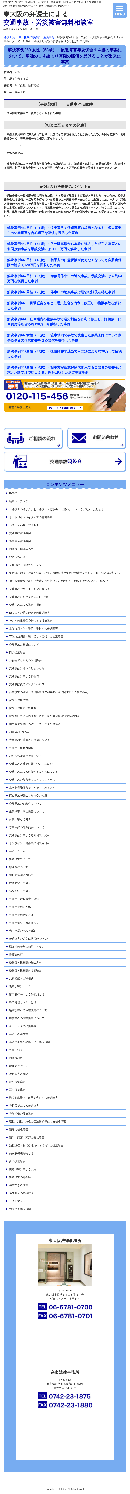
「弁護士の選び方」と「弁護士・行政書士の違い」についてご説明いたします (56, 509)
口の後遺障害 (17, 652)
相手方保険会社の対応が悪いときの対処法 (35, 724)
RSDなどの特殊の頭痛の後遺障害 (29, 612)
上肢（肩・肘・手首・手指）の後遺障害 (33, 628)
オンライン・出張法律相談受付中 (29, 843)
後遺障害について (20, 859)
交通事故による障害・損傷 (25, 604)
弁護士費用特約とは (21, 914)
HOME (13, 493)
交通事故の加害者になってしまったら (32, 779)
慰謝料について (18, 867)
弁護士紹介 (16, 1050)
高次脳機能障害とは (21, 1153)
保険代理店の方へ (20, 700)
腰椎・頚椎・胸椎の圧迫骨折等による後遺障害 (37, 1121)
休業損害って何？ (20, 819)
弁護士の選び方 (18, 1034)
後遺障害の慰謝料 (20, 1177)
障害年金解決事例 (20, 541)
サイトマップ (17, 1201)
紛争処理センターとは (22, 1002)
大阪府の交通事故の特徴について (29, 739)
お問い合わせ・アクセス (24, 525)
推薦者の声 (16, 954)
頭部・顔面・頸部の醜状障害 (26, 1137)
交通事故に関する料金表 (24, 676)
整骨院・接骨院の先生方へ (25, 962)
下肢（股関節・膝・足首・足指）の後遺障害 (36, 636)
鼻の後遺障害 (17, 1161)
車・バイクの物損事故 (22, 1026)
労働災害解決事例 (20, 1209)
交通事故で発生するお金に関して (29, 588)
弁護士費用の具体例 (21, 906)
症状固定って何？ (20, 883)
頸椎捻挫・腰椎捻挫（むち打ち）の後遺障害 (36, 1145)
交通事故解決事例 (20, 533)
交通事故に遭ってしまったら (26, 668)
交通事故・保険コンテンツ (25, 565)
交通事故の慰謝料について (25, 803)
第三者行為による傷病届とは (26, 994)
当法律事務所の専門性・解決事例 (29, 1042)
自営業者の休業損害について (26, 1018)
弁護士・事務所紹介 (21, 747)
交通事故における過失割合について (30, 596)
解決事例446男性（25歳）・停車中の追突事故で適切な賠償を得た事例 (61, 292)
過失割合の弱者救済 (21, 1193)
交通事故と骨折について (24, 644)
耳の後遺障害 (17, 1089)
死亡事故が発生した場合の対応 (28, 795)
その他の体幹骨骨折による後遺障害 (30, 620)
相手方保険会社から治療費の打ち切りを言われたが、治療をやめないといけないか (59, 580)
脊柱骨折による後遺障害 (24, 1105)
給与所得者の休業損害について (28, 1010)
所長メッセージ (18, 1065)
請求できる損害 (18, 1185)
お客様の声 (16, 1058)
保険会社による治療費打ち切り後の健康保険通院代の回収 (44, 716)
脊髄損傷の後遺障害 (21, 1113)
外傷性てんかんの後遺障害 (25, 660)
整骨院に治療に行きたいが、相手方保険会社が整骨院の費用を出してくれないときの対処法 (64, 572)
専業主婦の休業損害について (26, 827)
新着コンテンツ (18, 501)
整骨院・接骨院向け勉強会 (25, 970)
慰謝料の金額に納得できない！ (28, 946)
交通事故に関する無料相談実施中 (29, 835)
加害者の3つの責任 (20, 732)
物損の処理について (21, 875)
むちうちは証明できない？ (25, 755)
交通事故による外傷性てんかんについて (33, 771)
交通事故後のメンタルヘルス (26, 684)
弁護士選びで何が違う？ (24, 922)
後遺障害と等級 (18, 1073)
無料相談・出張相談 (21, 978)
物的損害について (20, 986)
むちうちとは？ (18, 557)
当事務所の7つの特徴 (22, 930)
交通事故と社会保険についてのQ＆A (31, 763)
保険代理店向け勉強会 (22, 708)
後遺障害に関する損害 (22, 1169)
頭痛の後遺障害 (18, 1129)
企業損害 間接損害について (26, 811)
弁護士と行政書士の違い (24, 898)
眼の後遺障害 (17, 1081)
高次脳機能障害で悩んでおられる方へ (32, 787)
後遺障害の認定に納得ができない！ (30, 938)
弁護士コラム (17, 851)
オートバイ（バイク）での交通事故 (30, 517)
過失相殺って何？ (20, 891)
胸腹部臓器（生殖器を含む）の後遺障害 (33, 1097)
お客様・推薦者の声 (21, 549)
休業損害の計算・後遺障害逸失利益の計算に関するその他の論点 (48, 692)
